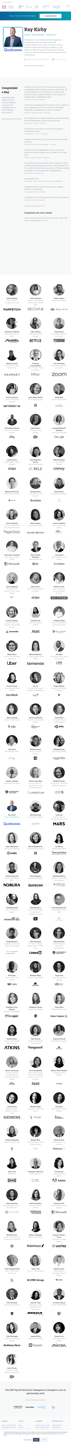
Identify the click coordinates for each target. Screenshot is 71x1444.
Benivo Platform (57, 1425)
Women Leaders (11, 7)
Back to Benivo (8, 2)
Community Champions (56, 7)
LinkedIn (45, 220)
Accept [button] (36, 1439)
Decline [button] (44, 1439)
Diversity (21, 7)
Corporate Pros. (46, 7)
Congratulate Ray (50, 16)
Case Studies (56, 1427)
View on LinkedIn (60, 59)
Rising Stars (37, 7)
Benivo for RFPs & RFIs (9, 1425)
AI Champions (29, 6)
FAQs (68, 7)
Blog (20, 1425)
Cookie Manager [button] (27, 1439)
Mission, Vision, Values (42, 1425)
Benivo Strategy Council (42, 1427)
